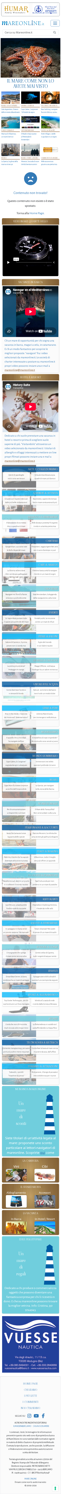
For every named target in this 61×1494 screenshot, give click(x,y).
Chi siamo (30, 1390)
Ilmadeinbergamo (22, 1426)
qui (42, 1152)
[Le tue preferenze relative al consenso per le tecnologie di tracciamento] (55, 1488)
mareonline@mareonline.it (20, 370)
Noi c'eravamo (30, 1408)
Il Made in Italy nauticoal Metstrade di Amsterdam (28, 137)
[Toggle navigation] (55, 23)
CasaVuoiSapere (41, 1426)
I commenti (30, 1402)
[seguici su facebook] (43, 1416)
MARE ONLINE (30, 1479)
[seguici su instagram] (29, 1416)
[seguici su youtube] (36, 1416)
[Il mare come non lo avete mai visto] (30, 57)
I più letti (30, 1396)
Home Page (36, 213)
